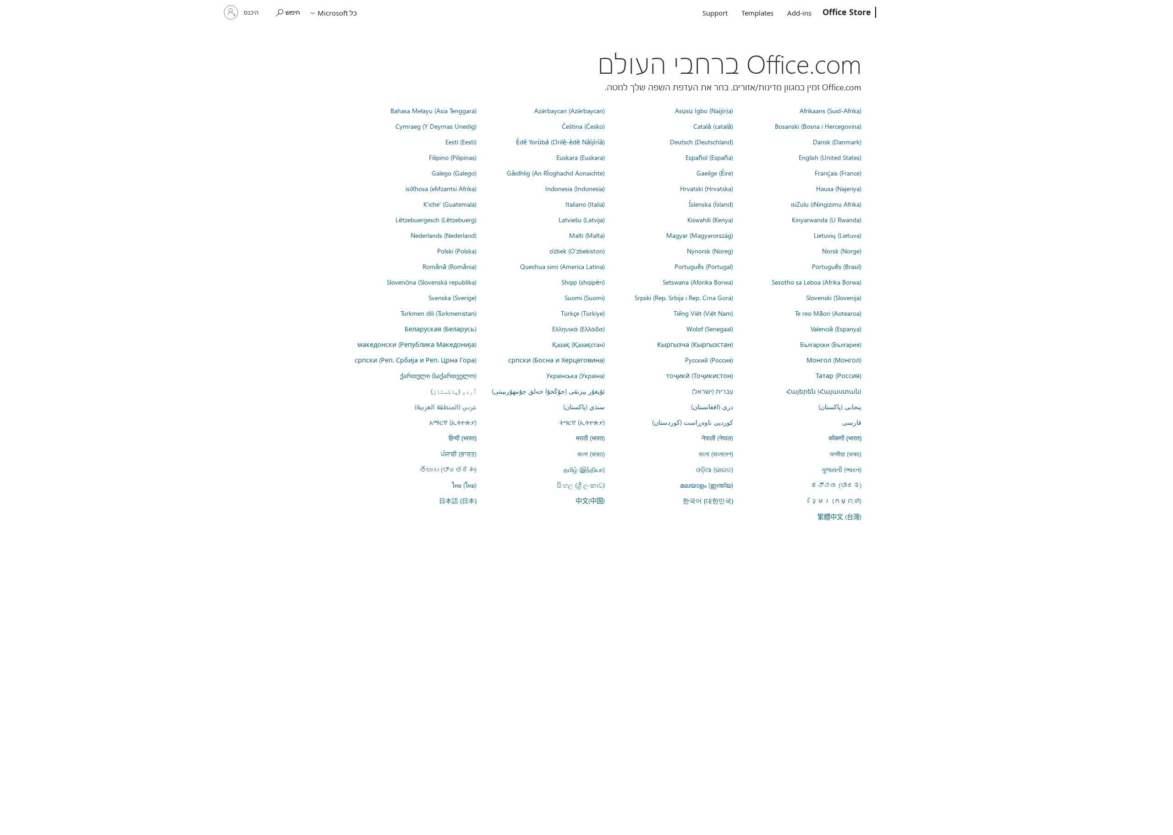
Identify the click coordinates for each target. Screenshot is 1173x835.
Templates (757, 12)
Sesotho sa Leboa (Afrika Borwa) (816, 281)
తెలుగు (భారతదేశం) (448, 469)
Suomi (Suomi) (585, 297)
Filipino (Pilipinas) (453, 157)
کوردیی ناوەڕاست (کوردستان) (692, 422)
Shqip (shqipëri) (583, 281)
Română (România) (449, 266)
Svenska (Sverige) (452, 297)
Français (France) (838, 172)
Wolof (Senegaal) (709, 328)
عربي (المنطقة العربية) (446, 406)
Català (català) (713, 126)
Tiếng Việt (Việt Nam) (703, 313)
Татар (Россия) (838, 375)
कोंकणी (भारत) (844, 438)
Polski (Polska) (457, 250)
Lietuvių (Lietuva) (837, 235)
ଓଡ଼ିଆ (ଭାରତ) (714, 469)
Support (715, 12)
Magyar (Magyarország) (699, 235)
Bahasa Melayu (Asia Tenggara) (433, 110)
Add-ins (799, 12)
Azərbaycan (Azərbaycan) (569, 110)
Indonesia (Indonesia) (575, 188)
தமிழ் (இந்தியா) (584, 469)
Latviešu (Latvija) (582, 219)
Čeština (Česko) (583, 126)
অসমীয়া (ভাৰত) (845, 453)
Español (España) (709, 157)
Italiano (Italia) (585, 204)
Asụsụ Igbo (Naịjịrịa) (704, 110)
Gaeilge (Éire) (714, 172)
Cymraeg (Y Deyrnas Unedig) (436, 126)
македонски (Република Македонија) (417, 344)
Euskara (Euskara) (580, 157)
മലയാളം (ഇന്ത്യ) (706, 484)
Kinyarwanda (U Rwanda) (826, 219)
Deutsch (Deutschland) (701, 141)
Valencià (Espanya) (836, 328)
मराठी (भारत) (590, 437)
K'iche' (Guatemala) (450, 204)
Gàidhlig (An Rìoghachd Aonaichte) (556, 172)
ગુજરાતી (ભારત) (841, 469)
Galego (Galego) (454, 172)
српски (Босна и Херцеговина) (556, 359)
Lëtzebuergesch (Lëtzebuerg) (436, 219)
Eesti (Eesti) (461, 141)
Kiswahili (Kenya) (710, 219)
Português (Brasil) (836, 266)
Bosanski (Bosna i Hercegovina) (818, 126)
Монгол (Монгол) (833, 359)
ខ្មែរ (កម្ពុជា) (836, 500)
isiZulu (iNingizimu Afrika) (826, 204)
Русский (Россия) (709, 359)
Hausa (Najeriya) (838, 188)
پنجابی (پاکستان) (839, 406)
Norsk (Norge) (841, 250)
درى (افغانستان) (712, 406)
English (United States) (830, 157)
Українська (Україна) (575, 375)
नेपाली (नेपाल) (717, 437)
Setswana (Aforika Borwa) (698, 281)
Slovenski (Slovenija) (833, 297)
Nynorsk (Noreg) (710, 250)
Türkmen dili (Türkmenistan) (438, 313)
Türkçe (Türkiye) (583, 313)
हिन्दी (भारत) (463, 438)
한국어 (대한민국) (708, 500)
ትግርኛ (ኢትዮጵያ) (582, 422)
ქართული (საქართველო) (438, 375)
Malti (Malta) (587, 235)
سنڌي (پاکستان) (584, 406)
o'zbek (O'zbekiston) (577, 250)
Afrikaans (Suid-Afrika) (830, 110)
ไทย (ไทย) (464, 484)
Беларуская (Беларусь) (441, 328)
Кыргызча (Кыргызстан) (695, 344)
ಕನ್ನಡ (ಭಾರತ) (836, 484)
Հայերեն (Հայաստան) (823, 391)
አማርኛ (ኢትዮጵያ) (453, 422)
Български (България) (830, 344)
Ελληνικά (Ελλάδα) (578, 328)
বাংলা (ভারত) (591, 453)
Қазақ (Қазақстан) (578, 344)
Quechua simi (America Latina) (562, 266)
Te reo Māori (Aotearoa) (828, 313)
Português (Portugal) (703, 266)
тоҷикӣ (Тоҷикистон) (699, 375)
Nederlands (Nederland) (444, 235)
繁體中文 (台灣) (839, 516)
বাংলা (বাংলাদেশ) (716, 453)
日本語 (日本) (458, 500)
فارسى (851, 422)
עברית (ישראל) (712, 391)
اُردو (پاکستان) (454, 391)
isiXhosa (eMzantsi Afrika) (441, 188)
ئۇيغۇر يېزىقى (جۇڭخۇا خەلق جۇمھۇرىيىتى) (548, 391)
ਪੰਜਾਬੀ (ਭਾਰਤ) (459, 453)
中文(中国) (590, 500)
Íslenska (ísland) (711, 204)
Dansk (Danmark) (837, 141)
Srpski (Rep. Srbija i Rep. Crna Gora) (684, 297)
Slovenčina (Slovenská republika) (432, 281)
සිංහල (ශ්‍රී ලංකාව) (581, 484)
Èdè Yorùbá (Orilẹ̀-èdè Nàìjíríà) (560, 141)
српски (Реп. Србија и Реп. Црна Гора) (416, 359)
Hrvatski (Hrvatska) (706, 188)
